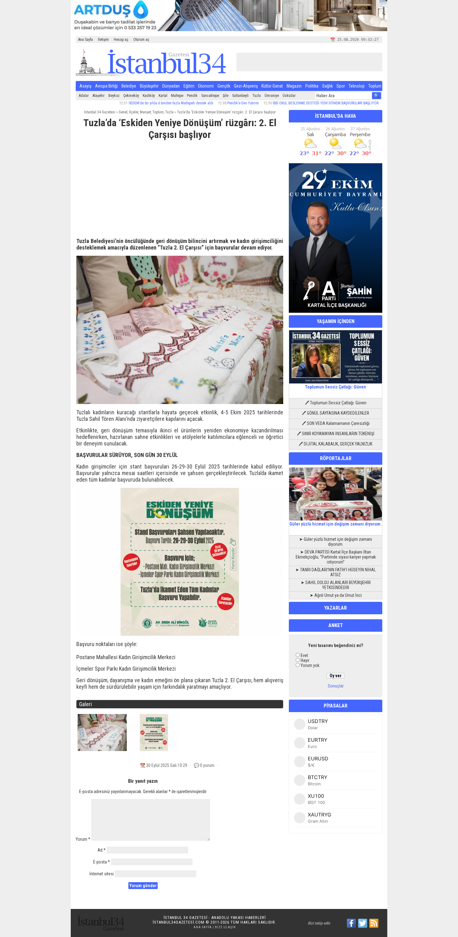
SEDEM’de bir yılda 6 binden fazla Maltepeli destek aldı (145, 103)
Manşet (145, 112)
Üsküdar (289, 95)
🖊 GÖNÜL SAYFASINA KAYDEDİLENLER (335, 413)
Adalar (84, 95)
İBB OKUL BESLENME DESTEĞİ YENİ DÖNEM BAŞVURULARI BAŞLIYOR (300, 103)
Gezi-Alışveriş (246, 85)
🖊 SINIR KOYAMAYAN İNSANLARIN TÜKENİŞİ (336, 433)
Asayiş (85, 85)
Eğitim (189, 85)
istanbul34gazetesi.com (178, 922)
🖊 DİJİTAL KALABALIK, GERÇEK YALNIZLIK (335, 443)
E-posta (101, 861)
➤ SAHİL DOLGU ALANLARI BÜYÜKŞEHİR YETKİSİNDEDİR (336, 585)
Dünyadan (171, 85)
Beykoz (114, 95)
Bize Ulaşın (225, 927)
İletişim (103, 39)
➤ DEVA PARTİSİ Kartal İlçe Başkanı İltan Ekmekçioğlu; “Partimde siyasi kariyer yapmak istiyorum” (336, 556)
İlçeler (133, 112)
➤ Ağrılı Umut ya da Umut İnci (336, 595)
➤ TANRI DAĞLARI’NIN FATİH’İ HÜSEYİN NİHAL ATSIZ (335, 572)
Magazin (294, 85)
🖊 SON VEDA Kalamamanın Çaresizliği (336, 423)
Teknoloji (357, 85)
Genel (123, 112)
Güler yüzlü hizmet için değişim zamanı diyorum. (335, 523)
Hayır (305, 660)
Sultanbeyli (240, 95)
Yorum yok (310, 665)
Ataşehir (99, 95)
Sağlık (327, 85)
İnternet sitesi (101, 873)
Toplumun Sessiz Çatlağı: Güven (335, 386)
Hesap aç (121, 39)
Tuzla (256, 95)
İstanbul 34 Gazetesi (99, 112)
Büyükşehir (149, 85)
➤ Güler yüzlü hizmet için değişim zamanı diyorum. (335, 542)
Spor (340, 85)
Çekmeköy (131, 95)
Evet (304, 655)
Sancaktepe (210, 95)
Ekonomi (206, 85)
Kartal (163, 95)
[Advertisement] (179, 191)
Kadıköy (149, 95)
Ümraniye (272, 95)
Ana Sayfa (85, 39)
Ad (102, 850)
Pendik (192, 95)
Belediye (129, 85)
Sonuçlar (336, 685)
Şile (225, 95)
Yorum (83, 839)
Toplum (374, 85)
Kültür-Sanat (272, 85)
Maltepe (177, 95)
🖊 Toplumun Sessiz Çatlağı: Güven (335, 402)
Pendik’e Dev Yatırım (217, 103)
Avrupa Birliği (106, 85)
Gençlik (223, 85)
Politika (311, 85)
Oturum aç (141, 39)
